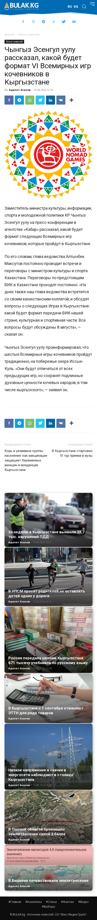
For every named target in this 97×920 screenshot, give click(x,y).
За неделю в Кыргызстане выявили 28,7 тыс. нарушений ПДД (46, 534)
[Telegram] (43, 22)
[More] (71, 100)
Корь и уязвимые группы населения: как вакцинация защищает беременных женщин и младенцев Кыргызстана (26, 460)
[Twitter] (64, 22)
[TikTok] (54, 22)
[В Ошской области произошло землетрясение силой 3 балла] (48, 817)
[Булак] (21, 6)
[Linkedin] (50, 100)
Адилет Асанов (19, 89)
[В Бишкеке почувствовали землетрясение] (48, 868)
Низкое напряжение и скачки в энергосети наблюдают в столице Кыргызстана (40, 775)
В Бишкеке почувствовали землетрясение (48, 880)
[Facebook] (23, 22)
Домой (9, 34)
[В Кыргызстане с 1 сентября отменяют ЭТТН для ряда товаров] (48, 698)
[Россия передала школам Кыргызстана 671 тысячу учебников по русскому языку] (48, 640)
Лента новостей (28, 34)
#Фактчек (67, 902)
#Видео (83, 902)
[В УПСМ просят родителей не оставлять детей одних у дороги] (48, 577)
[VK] (60, 100)
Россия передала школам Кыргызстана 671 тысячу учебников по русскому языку (48, 660)
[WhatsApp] (29, 100)
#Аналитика (33, 902)
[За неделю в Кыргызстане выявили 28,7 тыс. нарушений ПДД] (48, 520)
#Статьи (51, 902)
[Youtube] (74, 22)
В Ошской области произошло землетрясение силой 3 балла (36, 831)
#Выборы (48, 906)
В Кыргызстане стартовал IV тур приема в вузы (72, 453)
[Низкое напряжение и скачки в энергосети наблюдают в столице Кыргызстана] (48, 757)
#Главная (15, 902)
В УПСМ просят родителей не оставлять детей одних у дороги (46, 593)
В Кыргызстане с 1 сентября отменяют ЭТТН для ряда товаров (45, 710)
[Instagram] (33, 22)
